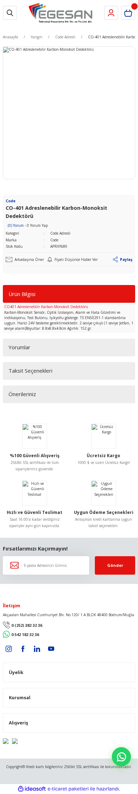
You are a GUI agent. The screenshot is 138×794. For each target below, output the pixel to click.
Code (54, 239)
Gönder (115, 565)
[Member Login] (111, 13)
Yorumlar (19, 347)
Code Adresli (60, 233)
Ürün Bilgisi (21, 293)
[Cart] (128, 13)
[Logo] (61, 13)
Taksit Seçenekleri (30, 370)
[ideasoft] (32, 789)
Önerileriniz (22, 394)
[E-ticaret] (68, 789)
